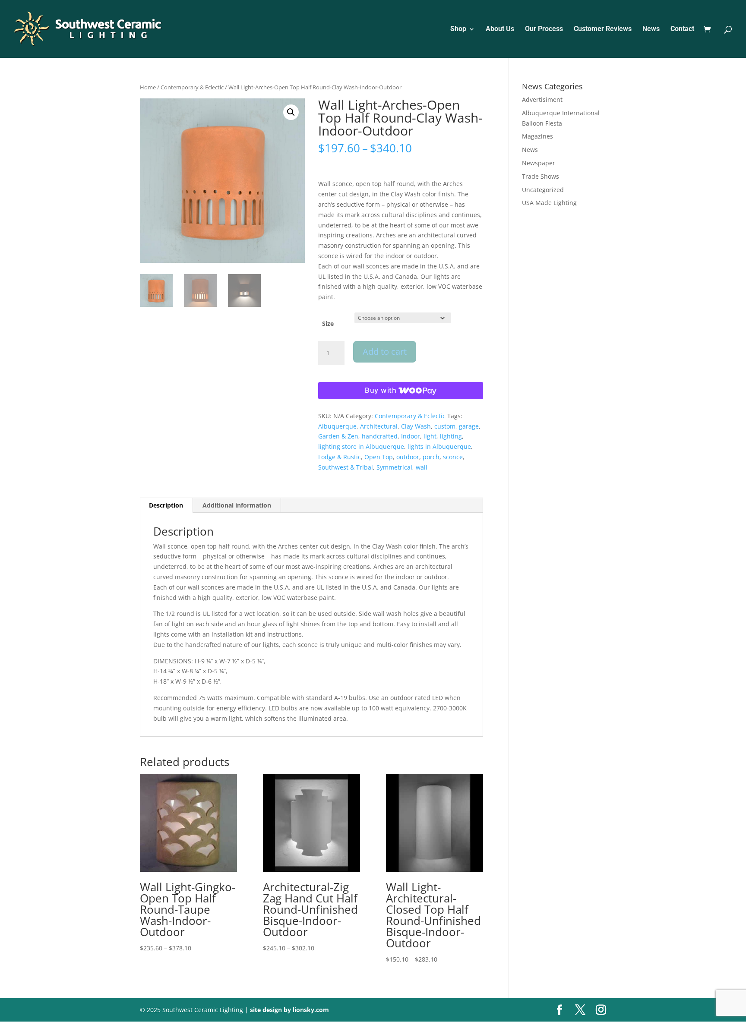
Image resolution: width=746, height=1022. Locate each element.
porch (431, 457)
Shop (458, 29)
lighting (451, 436)
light (430, 436)
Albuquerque (337, 426)
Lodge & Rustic (339, 457)
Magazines (537, 136)
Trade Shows (540, 176)
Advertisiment (542, 99)
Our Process (544, 29)
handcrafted (380, 436)
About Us (500, 29)
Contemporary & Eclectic (192, 87)
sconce (453, 457)
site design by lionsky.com (289, 1010)
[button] (291, 112)
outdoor (407, 457)
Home (148, 87)
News (651, 29)
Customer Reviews (603, 29)
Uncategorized (543, 190)
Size (328, 323)
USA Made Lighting (549, 203)
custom (444, 426)
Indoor (410, 436)
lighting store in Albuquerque (361, 446)
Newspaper (538, 163)
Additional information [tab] (236, 505)
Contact (682, 29)
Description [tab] (166, 505)
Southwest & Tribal (345, 467)
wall (421, 467)
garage (469, 426)
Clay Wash (416, 426)
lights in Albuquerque (439, 446)
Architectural (379, 426)
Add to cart (385, 351)
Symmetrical (394, 467)
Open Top (378, 457)
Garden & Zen (338, 436)
